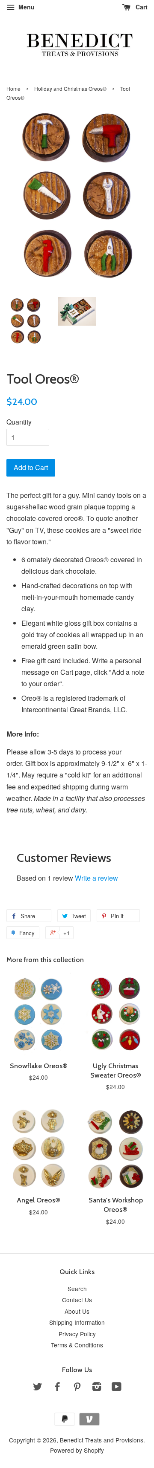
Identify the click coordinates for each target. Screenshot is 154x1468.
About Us (77, 1311)
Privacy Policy (77, 1333)
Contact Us (77, 1299)
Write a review (96, 878)
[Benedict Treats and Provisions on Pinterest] (77, 1388)
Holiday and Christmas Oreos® (70, 88)
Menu (26, 7)
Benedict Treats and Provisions (101, 1440)
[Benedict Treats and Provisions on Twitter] (37, 1388)
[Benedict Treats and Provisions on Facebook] (57, 1388)
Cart (141, 7)
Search (77, 1288)
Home (13, 88)
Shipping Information (77, 1322)
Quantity (19, 422)
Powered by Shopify (77, 1450)
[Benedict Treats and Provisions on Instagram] (96, 1388)
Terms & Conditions (77, 1345)
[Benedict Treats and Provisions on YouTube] (116, 1388)
